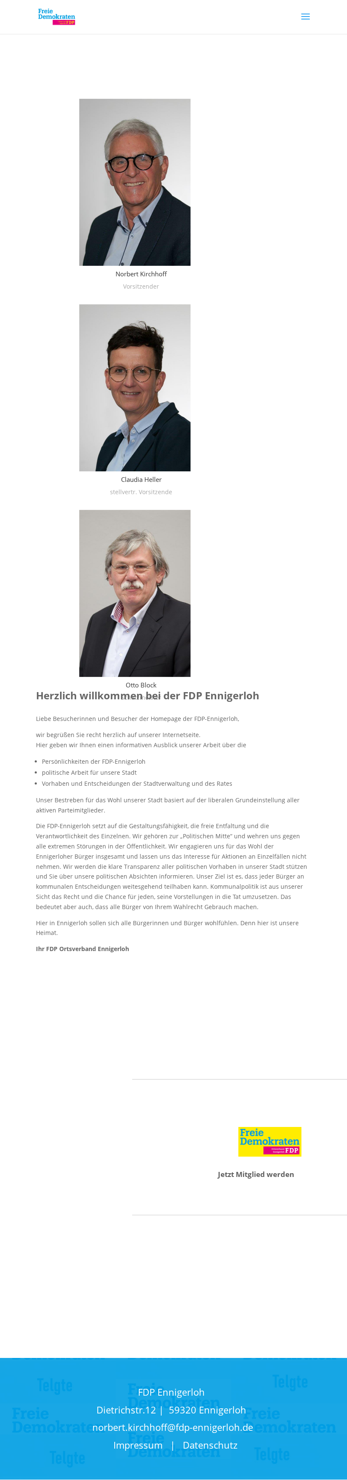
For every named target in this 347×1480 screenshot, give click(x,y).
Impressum (141, 1444)
